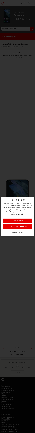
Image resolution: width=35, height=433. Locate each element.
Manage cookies (17, 232)
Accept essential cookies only (17, 226)
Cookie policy (20, 214)
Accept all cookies (17, 220)
